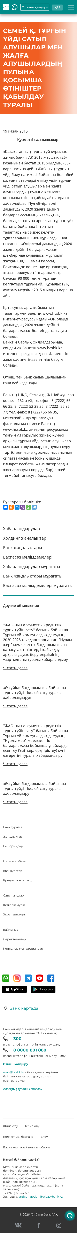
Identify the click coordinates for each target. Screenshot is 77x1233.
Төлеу (43, 1137)
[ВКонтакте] (5, 507)
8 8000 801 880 (29, 1050)
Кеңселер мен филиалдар (23, 948)
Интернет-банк (14, 861)
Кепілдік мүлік (14, 905)
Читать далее (15, 667)
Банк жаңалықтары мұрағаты (32, 576)
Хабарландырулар (21, 528)
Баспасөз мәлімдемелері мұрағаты (38, 585)
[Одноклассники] (11, 507)
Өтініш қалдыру (15, 1064)
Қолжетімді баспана (18, 1137)
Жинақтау (10, 1126)
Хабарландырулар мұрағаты (31, 566)
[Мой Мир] (17, 507)
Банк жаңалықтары (22, 547)
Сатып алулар (13, 895)
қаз (57, 7)
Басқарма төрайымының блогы (27, 1147)
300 (17, 1038)
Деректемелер (14, 939)
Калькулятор (12, 871)
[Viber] (22, 507)
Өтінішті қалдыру (35, 7)
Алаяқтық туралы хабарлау (22, 1089)
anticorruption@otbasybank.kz (40, 1196)
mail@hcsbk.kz (13, 1072)
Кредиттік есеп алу (17, 880)
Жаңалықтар (12, 836)
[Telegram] (34, 507)
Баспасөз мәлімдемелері (27, 557)
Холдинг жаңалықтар (24, 538)
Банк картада (23, 1008)
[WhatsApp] (28, 507)
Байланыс (10, 929)
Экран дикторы (14, 914)
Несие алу (31, 1126)
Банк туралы (12, 827)
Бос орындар (13, 846)
